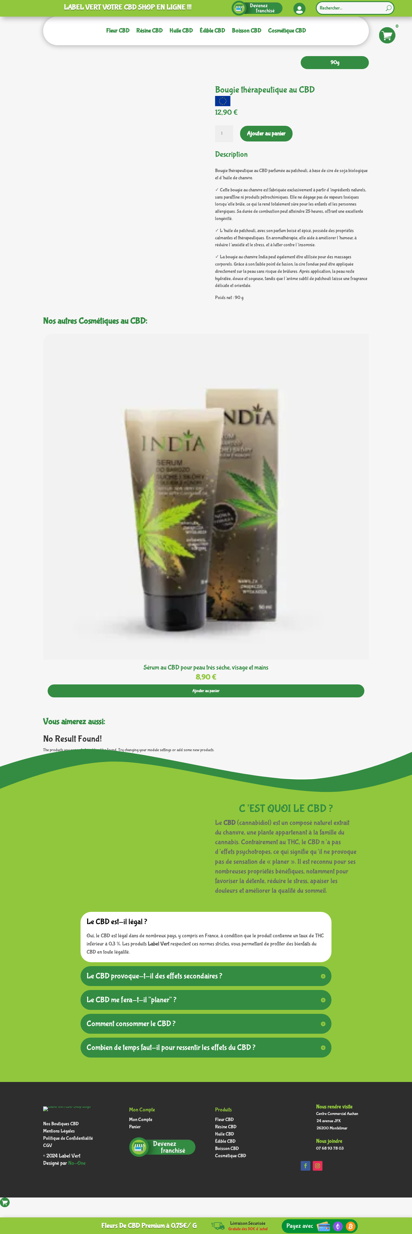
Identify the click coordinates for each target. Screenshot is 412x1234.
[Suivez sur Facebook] (305, 1166)
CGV (47, 1146)
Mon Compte (140, 1120)
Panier (135, 1128)
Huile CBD (181, 30)
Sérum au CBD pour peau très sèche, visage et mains (206, 667)
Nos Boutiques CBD (61, 1125)
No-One (77, 1163)
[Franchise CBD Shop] (257, 14)
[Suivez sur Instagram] (317, 1166)
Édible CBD (212, 30)
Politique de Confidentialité (68, 1139)
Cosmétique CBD (287, 30)
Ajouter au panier (266, 133)
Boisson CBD (246, 30)
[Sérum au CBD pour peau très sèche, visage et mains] (206, 658)
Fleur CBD (118, 30)
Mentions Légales (59, 1132)
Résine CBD (149, 30)
